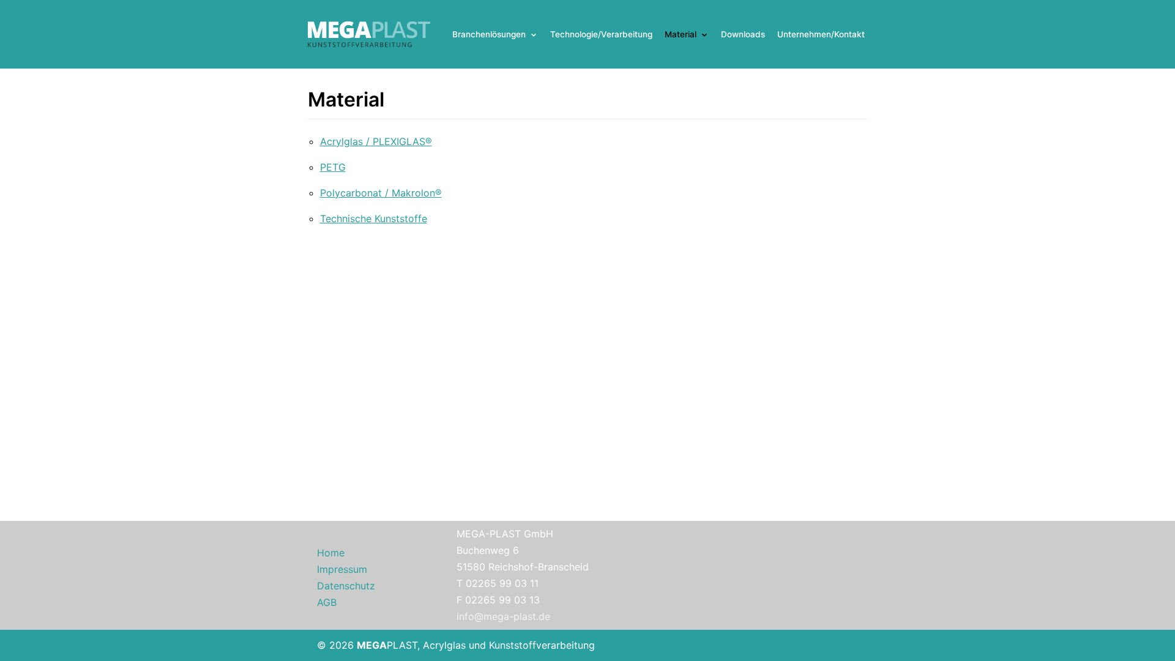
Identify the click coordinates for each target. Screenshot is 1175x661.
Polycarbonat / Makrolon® (381, 193)
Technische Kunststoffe (373, 218)
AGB (327, 602)
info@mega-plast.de (503, 616)
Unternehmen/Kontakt (821, 34)
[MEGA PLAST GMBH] (369, 34)
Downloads (743, 34)
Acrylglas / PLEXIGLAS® (376, 141)
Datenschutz (346, 586)
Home (331, 553)
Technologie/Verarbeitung (601, 34)
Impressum (342, 569)
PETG (333, 167)
